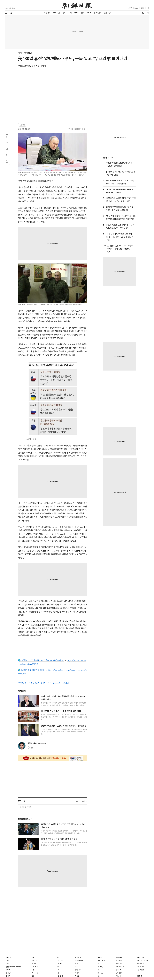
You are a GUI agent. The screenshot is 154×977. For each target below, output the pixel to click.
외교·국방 (35, 973)
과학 (76, 967)
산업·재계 (78, 970)
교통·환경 (60, 976)
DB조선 (139, 976)
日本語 (143, 8)
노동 (58, 973)
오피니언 (8, 958)
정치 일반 (35, 961)
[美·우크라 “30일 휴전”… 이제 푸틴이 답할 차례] (28, 716)
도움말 (78, 801)
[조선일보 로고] (77, 5)
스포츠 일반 (101, 961)
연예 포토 (119, 970)
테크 (76, 964)
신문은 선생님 (141, 967)
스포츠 (100, 958)
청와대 (34, 964)
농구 (99, 976)
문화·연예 (119, 958)
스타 (117, 964)
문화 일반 (119, 973)
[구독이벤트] (52, 758)
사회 (58, 958)
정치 (33, 958)
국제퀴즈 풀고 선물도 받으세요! (32, 670)
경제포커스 (9, 976)
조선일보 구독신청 (142, 961)
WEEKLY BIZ (79, 961)
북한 (33, 970)
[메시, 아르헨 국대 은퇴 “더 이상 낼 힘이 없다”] (28, 844)
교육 (58, 970)
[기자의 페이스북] (28, 748)
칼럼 (7, 964)
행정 (33, 976)
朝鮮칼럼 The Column (13, 967)
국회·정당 (35, 967)
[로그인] (147, 12)
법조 (58, 967)
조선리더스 (140, 958)
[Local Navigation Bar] (6, 12)
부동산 (77, 976)
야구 (99, 964)
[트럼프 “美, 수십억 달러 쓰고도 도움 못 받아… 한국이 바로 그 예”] (28, 829)
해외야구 (100, 967)
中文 (148, 8)
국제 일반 (28, 52)
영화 (119, 976)
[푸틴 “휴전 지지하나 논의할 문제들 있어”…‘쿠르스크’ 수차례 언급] (28, 701)
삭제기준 (84, 801)
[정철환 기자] (22, 746)
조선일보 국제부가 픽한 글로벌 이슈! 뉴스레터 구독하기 (42, 660)
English (136, 8)
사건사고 (59, 964)
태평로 (8, 970)
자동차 (77, 973)
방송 (121, 964)
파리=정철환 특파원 (24, 129)
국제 (20, 52)
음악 (124, 967)
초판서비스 (140, 964)
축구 (99, 970)
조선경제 (78, 958)
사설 (7, 961)
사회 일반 (60, 961)
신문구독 (130, 8)
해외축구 (100, 973)
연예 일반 (119, 961)
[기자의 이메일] (32, 748)
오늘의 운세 (140, 970)
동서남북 (8, 973)
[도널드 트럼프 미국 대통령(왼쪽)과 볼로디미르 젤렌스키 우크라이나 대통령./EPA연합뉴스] (28, 730)
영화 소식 (119, 967)
